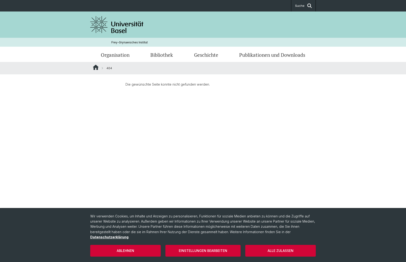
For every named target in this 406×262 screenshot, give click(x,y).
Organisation (115, 55)
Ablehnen (125, 251)
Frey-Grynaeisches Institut (129, 42)
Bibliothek (161, 55)
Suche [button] (299, 6)
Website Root (95, 67)
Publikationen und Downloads (272, 55)
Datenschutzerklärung (109, 237)
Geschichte (206, 55)
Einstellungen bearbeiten (203, 251)
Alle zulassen (280, 251)
